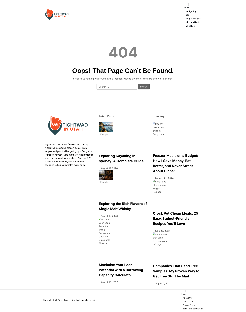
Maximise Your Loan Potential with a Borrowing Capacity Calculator (121, 270)
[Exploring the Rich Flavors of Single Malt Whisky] (106, 175)
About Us (187, 298)
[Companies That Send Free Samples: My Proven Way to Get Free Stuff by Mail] (160, 238)
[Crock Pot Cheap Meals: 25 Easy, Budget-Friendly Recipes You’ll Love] (160, 183)
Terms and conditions (193, 309)
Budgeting (191, 11)
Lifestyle (190, 26)
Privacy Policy (189, 305)
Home (186, 8)
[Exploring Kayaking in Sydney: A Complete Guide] (106, 127)
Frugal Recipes (193, 18)
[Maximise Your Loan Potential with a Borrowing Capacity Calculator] (106, 230)
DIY (187, 15)
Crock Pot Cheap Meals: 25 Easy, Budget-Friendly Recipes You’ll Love (175, 218)
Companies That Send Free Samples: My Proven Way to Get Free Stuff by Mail (176, 271)
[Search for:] (117, 87)
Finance (103, 243)
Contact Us (188, 301)
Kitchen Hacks (193, 22)
